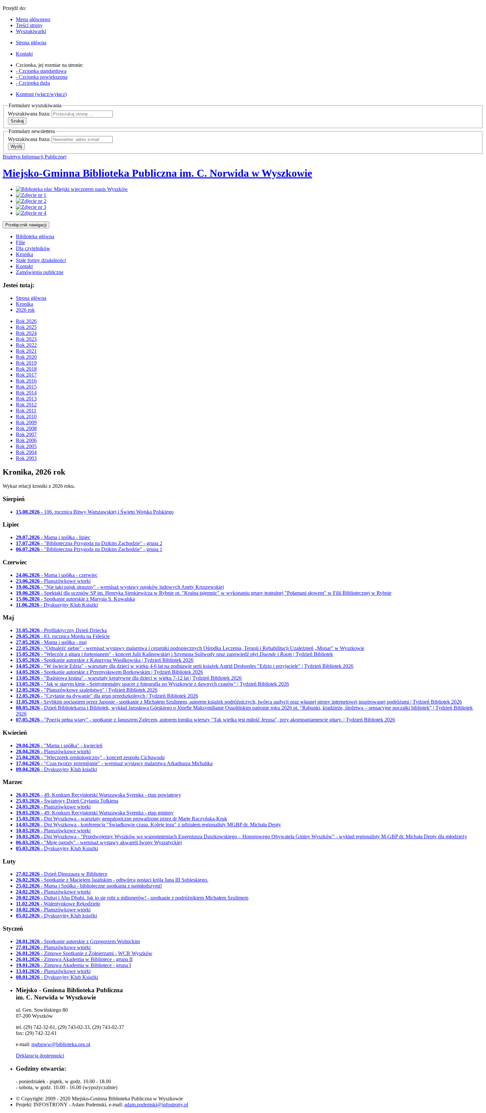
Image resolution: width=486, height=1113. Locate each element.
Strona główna (31, 298)
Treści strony (29, 25)
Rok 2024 (26, 333)
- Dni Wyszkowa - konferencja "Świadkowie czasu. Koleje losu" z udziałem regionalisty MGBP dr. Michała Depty (148, 824)
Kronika (24, 254)
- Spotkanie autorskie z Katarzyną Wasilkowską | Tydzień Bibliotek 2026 (104, 660)
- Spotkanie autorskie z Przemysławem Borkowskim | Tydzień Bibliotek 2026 (109, 672)
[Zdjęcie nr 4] (31, 213)
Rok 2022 (26, 345)
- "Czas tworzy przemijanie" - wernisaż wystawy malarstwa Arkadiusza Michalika (114, 763)
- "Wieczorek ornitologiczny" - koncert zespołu (90, 757)
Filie (20, 242)
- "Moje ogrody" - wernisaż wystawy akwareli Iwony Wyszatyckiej (99, 842)
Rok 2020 (26, 357)
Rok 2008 (26, 428)
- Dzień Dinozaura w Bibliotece (61, 874)
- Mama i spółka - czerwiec (57, 575)
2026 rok (25, 310)
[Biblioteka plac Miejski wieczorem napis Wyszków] (72, 189)
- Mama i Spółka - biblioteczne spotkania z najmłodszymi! (89, 886)
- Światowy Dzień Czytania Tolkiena (67, 801)
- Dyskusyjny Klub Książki (57, 605)
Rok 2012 (26, 404)
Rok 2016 (26, 381)
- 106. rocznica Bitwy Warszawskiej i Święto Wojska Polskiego (95, 512)
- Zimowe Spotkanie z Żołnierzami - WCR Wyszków (84, 953)
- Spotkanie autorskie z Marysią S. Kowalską (75, 599)
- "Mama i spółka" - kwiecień (59, 745)
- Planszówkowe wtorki (53, 581)
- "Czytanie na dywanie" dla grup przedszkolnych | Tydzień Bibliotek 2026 (107, 696)
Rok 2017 (26, 375)
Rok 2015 (26, 387)
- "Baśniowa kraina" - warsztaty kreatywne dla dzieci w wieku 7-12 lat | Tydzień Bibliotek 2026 (129, 678)
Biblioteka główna (35, 236)
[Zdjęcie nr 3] (31, 207)
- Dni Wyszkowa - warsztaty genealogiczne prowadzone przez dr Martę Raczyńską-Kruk (121, 818)
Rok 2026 (26, 321)
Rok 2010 (26, 416)
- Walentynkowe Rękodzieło (58, 903)
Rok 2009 (26, 422)
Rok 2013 (26, 398)
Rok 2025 (26, 327)
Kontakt (24, 266)
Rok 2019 (26, 363)
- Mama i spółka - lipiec (53, 537)
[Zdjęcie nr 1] (31, 195)
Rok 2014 (26, 392)
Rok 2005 (26, 446)
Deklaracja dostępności (40, 1055)
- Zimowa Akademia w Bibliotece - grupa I (73, 965)
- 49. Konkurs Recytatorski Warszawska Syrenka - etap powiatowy (98, 795)
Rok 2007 (26, 434)
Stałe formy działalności (41, 260)
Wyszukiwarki (31, 31)
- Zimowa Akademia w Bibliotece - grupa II (74, 959)
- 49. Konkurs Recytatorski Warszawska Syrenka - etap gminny (95, 812)
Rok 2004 (26, 452)
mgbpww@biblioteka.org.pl (60, 1044)
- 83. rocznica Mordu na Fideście (63, 636)
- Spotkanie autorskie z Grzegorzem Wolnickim (78, 941)
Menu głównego (33, 19)
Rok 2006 (26, 440)
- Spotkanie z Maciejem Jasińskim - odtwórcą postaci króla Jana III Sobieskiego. (112, 880)
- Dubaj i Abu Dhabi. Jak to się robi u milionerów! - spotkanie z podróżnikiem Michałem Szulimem (132, 898)
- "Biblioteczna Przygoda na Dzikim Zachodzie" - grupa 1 (89, 549)
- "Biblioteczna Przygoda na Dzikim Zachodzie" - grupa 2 (89, 543)
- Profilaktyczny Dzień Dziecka (61, 630)
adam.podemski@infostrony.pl (156, 1104)
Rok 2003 (26, 458)
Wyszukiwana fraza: (29, 113)
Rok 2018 (26, 369)
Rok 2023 (26, 339)
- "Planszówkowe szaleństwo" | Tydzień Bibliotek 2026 (86, 690)
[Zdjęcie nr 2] (31, 201)
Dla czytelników (33, 248)
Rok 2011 (26, 410)
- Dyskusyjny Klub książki (56, 769)
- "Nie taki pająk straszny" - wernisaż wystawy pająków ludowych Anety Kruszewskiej (120, 587)
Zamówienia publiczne (39, 272)
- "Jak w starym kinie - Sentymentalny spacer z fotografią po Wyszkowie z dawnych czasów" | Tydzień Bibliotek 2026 (152, 684)
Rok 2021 (26, 351)
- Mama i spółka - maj (51, 642)
